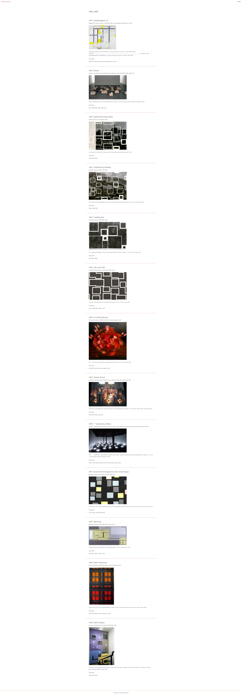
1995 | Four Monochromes (98, 317)
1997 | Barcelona (95, 522)
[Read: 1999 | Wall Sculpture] (101, 646)
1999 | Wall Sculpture (97, 623)
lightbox (116, 320)
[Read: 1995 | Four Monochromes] (108, 340)
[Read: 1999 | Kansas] (108, 87)
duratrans (111, 320)
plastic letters (145, 426)
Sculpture (91, 73)
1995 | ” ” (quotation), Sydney (100, 424)
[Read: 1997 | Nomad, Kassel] (108, 394)
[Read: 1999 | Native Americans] (101, 586)
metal (118, 73)
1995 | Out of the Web (97, 267)
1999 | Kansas (94, 70)
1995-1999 (107, 23)
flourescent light (138, 426)
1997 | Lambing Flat (96, 217)
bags (127, 380)
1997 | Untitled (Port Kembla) (100, 167)
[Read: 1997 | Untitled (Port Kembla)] (108, 185)
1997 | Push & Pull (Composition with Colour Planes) (109, 472)
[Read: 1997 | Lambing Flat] (108, 235)
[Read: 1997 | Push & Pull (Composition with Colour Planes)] (108, 490)
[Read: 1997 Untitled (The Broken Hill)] (108, 135)
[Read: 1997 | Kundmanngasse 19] (102, 37)
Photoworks (91, 320)
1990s (111, 23)
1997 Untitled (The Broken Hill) (101, 117)
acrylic (113, 270)
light (130, 73)
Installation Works (98, 73)
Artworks (101, 23)
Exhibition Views (107, 73)
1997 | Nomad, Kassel (97, 377)
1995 (120, 320)
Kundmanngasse (118, 23)
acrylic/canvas (102, 474)
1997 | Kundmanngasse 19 (98, 20)
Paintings (91, 119)
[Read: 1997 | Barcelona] (108, 535)
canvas (100, 270)
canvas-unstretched (112, 565)
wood (133, 73)
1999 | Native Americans (98, 562)
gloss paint (131, 426)
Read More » (92, 58)
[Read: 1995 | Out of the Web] (108, 285)
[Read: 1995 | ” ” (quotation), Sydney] (108, 440)
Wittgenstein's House (94, 23)
